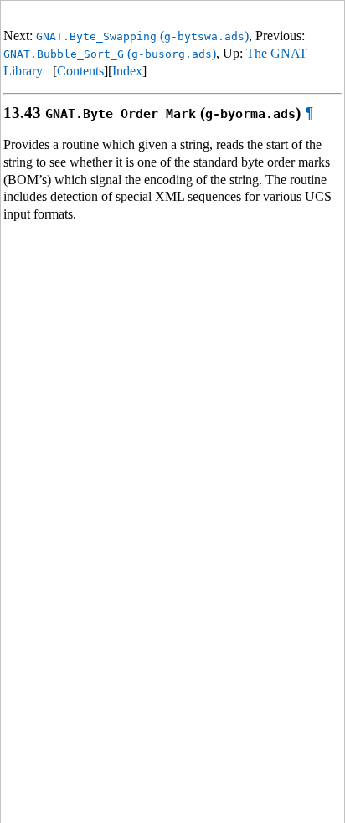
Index (127, 71)
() (142, 35)
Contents (80, 71)
